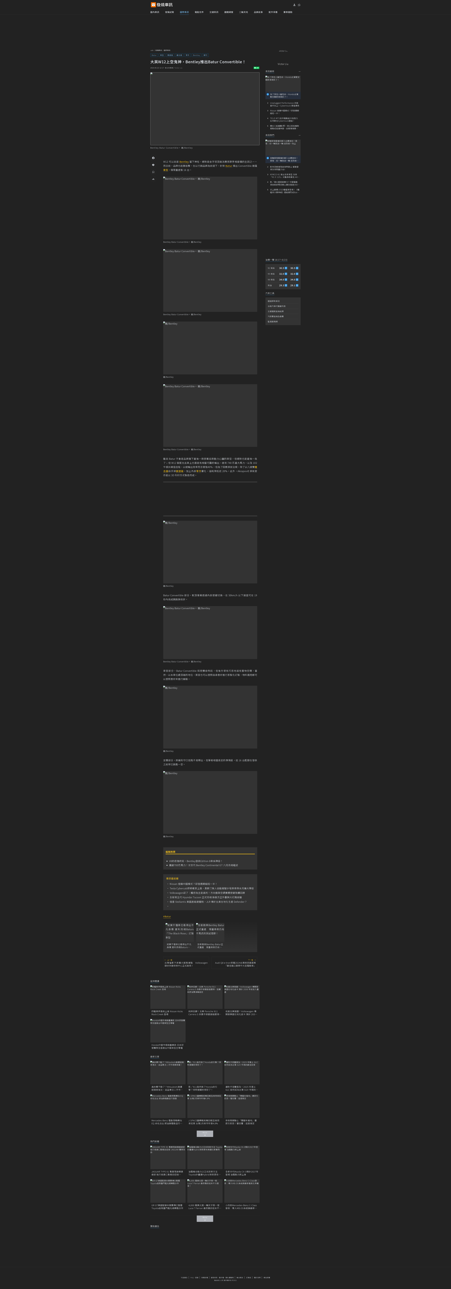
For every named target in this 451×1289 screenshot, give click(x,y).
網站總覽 (267, 1277)
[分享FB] (153, 158)
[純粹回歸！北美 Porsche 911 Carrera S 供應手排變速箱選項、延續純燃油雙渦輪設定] (205, 997)
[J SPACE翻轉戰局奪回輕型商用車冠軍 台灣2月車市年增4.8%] (205, 1106)
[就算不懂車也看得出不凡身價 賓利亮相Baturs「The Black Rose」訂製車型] (180, 932)
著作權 (221, 1277)
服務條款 (214, 1277)
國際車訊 (184, 12)
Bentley (196, 55)
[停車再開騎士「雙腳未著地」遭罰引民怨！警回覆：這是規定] (242, 1106)
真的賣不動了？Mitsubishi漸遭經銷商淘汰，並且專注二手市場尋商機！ (167, 1088)
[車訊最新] (300, 71)
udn (152, 50)
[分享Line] (153, 165)
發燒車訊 (158, 50)
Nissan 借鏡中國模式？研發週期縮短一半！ (194, 884)
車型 (162, 55)
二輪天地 (243, 12)
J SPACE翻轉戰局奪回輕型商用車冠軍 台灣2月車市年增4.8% (204, 1122)
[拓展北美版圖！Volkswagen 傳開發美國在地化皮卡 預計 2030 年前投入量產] (242, 997)
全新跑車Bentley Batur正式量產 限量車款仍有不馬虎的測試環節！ (210, 946)
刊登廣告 (184, 1277)
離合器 (179, 55)
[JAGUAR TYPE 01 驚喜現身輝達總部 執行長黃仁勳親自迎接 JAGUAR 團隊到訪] (168, 1157)
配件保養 (273, 12)
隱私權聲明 (230, 1277)
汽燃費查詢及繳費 (276, 316)
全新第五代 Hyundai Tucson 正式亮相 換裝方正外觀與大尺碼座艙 (206, 897)
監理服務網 (273, 321)
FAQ (192, 1277)
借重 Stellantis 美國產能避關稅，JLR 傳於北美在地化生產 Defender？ (208, 901)
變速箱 (170, 55)
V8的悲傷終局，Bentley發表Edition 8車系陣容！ (196, 861)
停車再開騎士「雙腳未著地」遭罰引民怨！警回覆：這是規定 (241, 1122)
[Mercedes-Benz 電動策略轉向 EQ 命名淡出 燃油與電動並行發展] (168, 1106)
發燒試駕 (169, 12)
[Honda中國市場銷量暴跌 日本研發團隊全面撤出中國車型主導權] (168, 1031)
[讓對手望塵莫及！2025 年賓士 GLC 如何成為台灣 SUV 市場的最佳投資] (242, 1072)
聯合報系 (240, 1277)
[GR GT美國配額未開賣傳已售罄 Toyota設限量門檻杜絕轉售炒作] (168, 1191)
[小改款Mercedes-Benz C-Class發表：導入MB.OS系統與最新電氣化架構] (242, 1191)
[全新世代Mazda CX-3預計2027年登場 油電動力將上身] (242, 1157)
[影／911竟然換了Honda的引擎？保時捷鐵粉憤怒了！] (205, 1072)
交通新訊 (214, 12)
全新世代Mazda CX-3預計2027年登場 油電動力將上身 (242, 1173)
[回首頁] (164, 4)
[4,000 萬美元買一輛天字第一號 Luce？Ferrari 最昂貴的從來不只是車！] (205, 1191)
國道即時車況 (274, 301)
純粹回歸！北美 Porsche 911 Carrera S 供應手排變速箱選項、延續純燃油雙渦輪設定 (205, 1013)
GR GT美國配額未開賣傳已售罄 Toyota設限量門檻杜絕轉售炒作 (168, 1207)
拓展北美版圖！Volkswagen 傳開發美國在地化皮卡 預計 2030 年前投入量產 (241, 1013)
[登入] (294, 4)
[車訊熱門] (300, 135)
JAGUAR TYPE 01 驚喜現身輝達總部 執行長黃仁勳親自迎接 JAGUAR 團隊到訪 (167, 1173)
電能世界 (199, 12)
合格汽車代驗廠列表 (277, 306)
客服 (196, 1277)
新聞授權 (204, 1277)
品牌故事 (258, 12)
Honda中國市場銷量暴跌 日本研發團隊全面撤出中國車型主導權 (168, 1046)
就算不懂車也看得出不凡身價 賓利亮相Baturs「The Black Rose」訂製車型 (179, 946)
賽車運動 (288, 12)
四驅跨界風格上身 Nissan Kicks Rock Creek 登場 (167, 1013)
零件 (187, 55)
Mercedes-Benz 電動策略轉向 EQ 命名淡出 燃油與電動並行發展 (167, 1122)
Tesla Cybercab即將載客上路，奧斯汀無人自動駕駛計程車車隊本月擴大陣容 (212, 888)
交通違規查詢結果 (276, 311)
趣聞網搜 (228, 12)
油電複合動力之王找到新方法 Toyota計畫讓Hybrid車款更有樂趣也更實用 (205, 1173)
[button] (299, 4)
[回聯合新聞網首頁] (153, 4)
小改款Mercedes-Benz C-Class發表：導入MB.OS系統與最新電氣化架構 (241, 1207)
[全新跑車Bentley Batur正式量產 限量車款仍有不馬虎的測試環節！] (210, 932)
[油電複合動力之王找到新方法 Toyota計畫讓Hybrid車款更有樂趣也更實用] (205, 1157)
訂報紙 (248, 1277)
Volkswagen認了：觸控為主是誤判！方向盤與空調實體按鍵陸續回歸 (207, 892)
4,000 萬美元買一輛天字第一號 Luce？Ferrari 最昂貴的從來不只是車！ (205, 1207)
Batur (154, 55)
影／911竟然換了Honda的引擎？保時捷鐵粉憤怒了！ (203, 1088)
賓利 (205, 55)
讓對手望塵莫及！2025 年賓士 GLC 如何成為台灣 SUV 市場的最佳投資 (242, 1088)
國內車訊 (154, 12)
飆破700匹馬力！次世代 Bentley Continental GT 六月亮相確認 (203, 865)
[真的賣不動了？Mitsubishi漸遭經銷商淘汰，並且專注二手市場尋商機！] (168, 1072)
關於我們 (257, 1277)
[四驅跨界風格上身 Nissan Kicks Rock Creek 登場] (168, 997)
